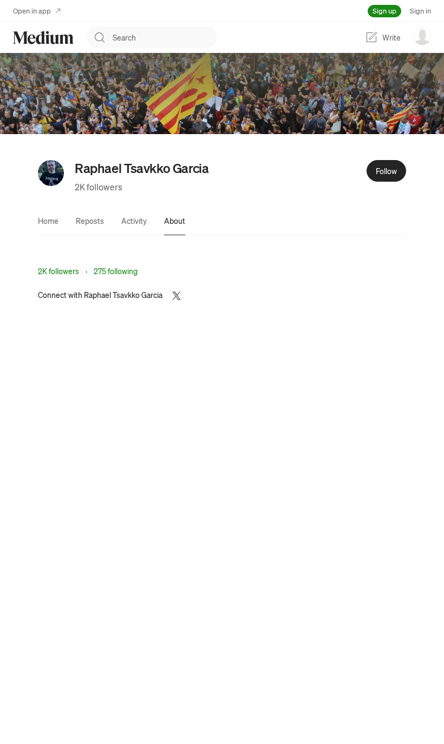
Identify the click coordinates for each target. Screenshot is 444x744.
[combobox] (165, 37)
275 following (116, 271)
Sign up (384, 10)
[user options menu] (422, 36)
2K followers (98, 186)
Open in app (32, 10)
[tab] (48, 220)
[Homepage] (43, 37)
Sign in (420, 10)
